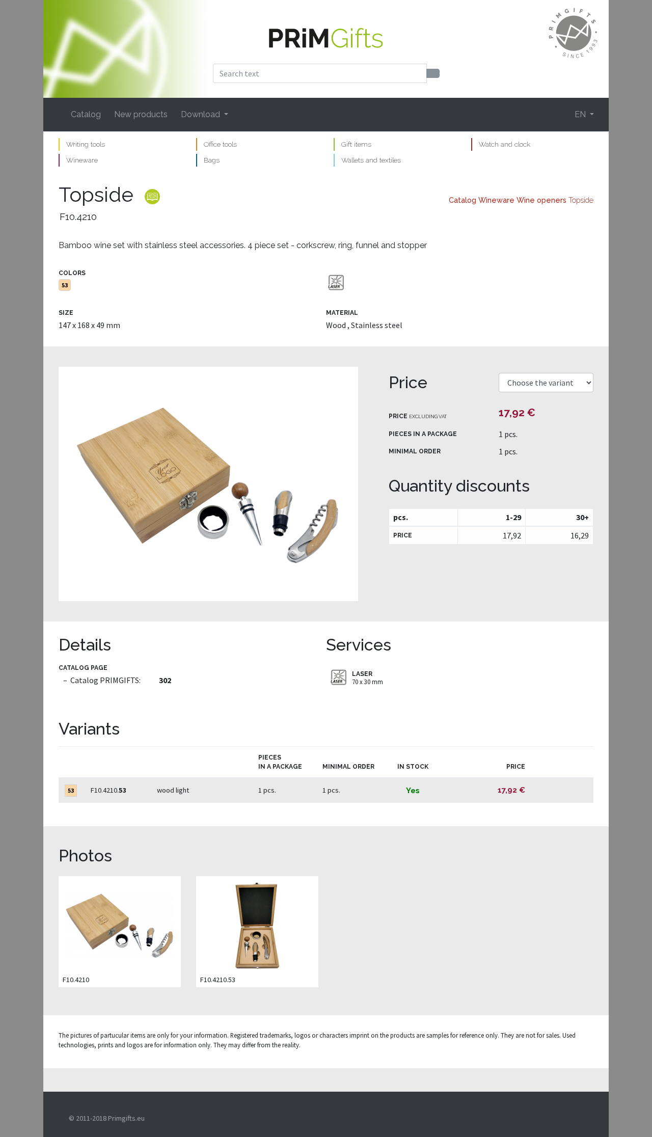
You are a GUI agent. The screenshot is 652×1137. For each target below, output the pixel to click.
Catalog (86, 114)
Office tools (220, 144)
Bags (212, 160)
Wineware (82, 160)
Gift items (356, 144)
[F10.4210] (208, 484)
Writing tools (85, 144)
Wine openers (541, 200)
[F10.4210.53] (257, 925)
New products (141, 114)
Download (201, 114)
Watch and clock (504, 144)
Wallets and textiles (371, 160)
